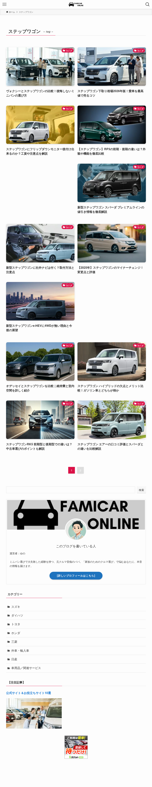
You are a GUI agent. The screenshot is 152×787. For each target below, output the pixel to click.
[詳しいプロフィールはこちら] (76, 575)
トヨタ (15, 624)
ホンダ (15, 633)
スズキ (15, 606)
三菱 (14, 641)
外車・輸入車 (20, 650)
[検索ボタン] (147, 4)
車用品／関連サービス (26, 668)
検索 (141, 490)
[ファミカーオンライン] (76, 4)
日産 (14, 659)
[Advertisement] (40, 190)
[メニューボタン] (4, 4)
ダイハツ (17, 615)
